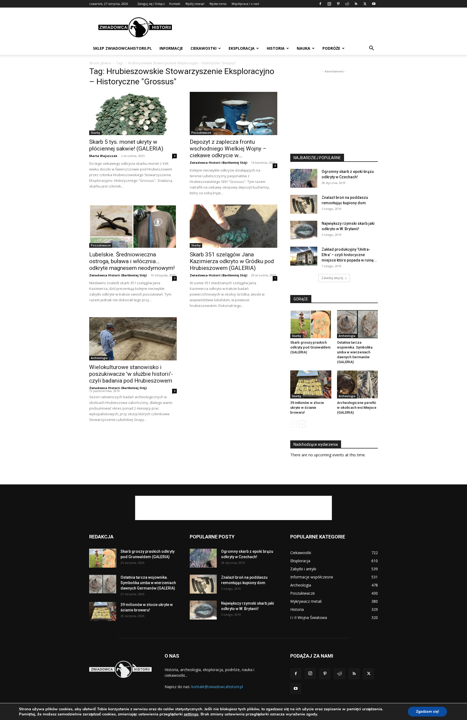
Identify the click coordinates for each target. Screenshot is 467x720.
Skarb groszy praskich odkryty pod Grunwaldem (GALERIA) (310, 347)
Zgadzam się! (427, 711)
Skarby (95, 133)
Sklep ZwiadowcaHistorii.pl (122, 48)
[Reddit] (347, 4)
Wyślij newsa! (194, 4)
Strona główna (100, 63)
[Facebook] (320, 4)
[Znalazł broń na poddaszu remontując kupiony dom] (303, 204)
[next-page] (302, 424)
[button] (371, 48)
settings (191, 714)
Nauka (303, 48)
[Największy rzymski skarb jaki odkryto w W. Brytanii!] (303, 230)
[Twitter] (365, 4)
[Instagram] (329, 4)
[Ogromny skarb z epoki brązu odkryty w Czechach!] (303, 178)
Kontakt (174, 4)
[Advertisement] (279, 27)
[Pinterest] (338, 4)
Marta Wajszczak (103, 156)
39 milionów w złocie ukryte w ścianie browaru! (307, 407)
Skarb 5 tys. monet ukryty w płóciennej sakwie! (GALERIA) (126, 145)
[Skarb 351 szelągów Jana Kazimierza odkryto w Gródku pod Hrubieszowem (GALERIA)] (233, 226)
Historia (276, 48)
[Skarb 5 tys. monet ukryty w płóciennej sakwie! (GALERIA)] (133, 113)
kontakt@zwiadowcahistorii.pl (217, 686)
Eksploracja (242, 48)
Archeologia (99, 358)
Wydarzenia (217, 4)
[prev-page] (293, 424)
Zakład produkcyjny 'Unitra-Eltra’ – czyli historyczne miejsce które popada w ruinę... (349, 254)
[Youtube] (374, 4)
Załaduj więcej (332, 278)
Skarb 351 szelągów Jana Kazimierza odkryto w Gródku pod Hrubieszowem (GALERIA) (232, 261)
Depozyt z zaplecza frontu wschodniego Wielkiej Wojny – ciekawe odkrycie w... (228, 149)
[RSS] (356, 4)
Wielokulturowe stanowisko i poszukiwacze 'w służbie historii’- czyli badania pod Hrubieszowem (131, 374)
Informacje (171, 48)
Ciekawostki (203, 48)
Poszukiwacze (201, 133)
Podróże (331, 48)
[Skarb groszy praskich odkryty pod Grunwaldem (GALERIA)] (310, 324)
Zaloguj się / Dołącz (151, 4)
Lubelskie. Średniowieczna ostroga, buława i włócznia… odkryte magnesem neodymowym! (132, 261)
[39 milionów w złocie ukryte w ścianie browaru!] (310, 384)
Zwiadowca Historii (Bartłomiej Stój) (218, 162)
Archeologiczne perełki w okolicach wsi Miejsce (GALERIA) (356, 407)
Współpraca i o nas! (245, 4)
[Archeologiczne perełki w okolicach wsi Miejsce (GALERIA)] (357, 384)
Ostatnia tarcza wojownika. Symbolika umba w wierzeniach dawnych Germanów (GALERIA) (354, 352)
